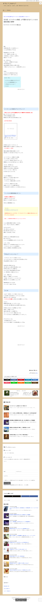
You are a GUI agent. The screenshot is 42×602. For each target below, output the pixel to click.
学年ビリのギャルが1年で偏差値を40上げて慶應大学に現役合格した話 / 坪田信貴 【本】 (10, 136)
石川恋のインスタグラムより (11, 209)
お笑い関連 (6, 588)
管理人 (36, 373)
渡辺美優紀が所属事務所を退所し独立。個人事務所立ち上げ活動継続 (22, 420)
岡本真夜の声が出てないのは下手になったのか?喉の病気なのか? (19, 542)
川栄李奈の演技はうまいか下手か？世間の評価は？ (19, 434)
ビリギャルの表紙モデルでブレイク (12, 80)
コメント (5, 461)
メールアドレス (18, 471)
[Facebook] (29, 496)
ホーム (5, 10)
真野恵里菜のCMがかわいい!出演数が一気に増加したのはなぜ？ (19, 563)
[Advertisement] (21, 35)
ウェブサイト (6, 475)
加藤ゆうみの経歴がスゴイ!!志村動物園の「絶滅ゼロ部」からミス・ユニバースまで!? (22, 535)
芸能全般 (9, 10)
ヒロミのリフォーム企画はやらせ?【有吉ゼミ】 (18, 405)
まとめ (7, 86)
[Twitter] (12, 496)
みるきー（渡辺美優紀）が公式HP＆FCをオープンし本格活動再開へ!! (20, 521)
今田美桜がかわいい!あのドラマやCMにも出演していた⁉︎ (18, 549)
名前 (5, 471)
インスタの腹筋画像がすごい (11, 82)
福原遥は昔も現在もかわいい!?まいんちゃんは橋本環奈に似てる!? (19, 528)
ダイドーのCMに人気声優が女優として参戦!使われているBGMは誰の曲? (23, 413)
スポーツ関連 (7, 591)
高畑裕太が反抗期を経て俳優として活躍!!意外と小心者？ (20, 427)
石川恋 (36, 370)
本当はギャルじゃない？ (10, 84)
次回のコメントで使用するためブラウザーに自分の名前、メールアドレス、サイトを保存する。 (20, 480)
